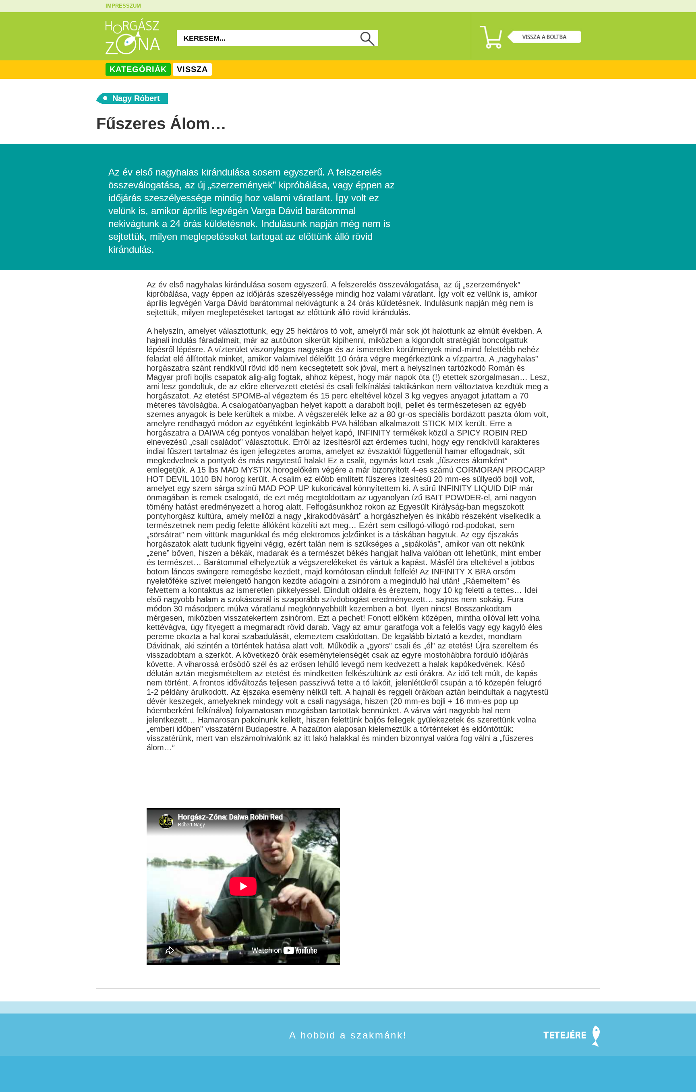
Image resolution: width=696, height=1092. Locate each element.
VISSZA (192, 69)
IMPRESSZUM (123, 6)
